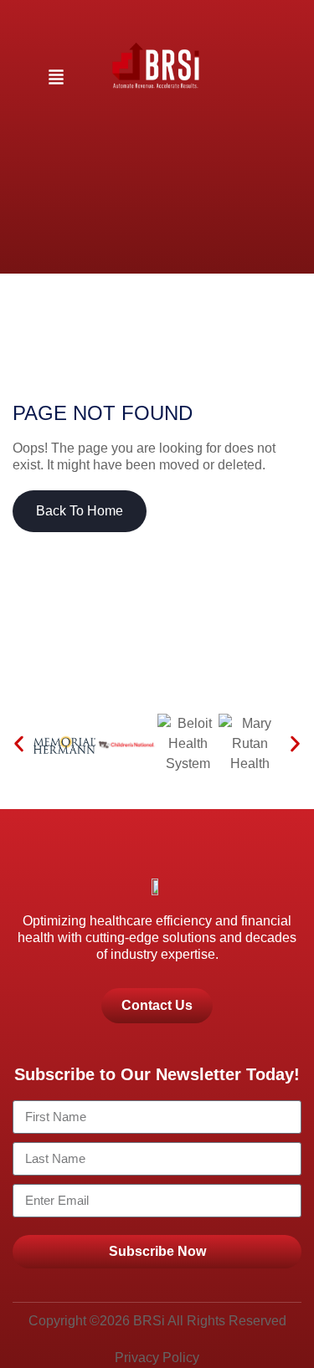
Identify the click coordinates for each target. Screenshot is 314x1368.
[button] (56, 78)
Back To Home (79, 511)
